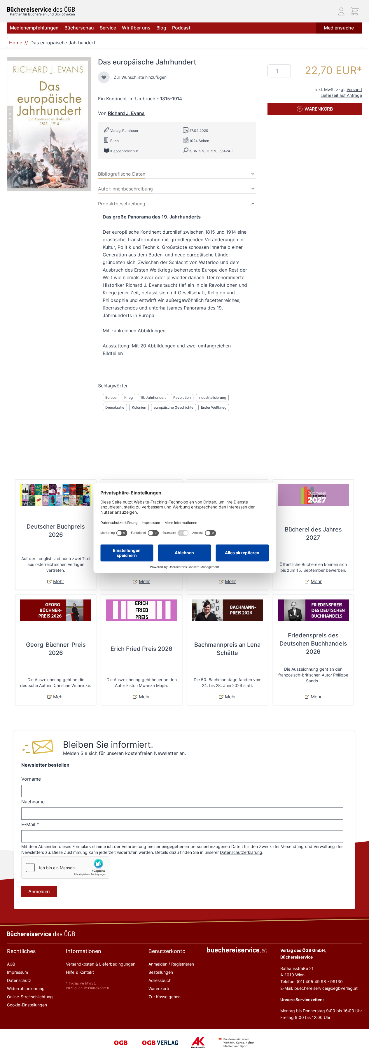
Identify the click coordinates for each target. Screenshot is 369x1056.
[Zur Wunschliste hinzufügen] (104, 77)
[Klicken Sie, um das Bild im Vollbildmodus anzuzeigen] (49, 124)
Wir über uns (136, 28)
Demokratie (114, 407)
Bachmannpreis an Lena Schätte (227, 648)
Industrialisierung (212, 397)
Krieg (128, 397)
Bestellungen (160, 972)
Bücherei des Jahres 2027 (313, 533)
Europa (111, 397)
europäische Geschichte (173, 407)
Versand (354, 89)
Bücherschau (79, 28)
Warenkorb (158, 988)
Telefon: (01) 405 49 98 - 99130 (311, 981)
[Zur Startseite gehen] (41, 9)
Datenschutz (19, 980)
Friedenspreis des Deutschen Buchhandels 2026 (313, 643)
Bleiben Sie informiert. (108, 744)
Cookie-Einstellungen (27, 1004)
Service (108, 28)
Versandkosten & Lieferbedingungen (100, 963)
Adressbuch (159, 980)
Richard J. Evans (126, 113)
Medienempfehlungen (34, 28)
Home (15, 43)
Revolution (182, 397)
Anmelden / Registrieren (171, 963)
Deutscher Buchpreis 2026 (56, 530)
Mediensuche (339, 28)
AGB (11, 963)
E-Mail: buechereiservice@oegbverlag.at (319, 988)
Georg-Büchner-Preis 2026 (56, 648)
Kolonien (139, 407)
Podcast (181, 28)
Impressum (17, 972)
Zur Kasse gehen (164, 996)
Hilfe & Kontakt (80, 972)
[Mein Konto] (341, 11)
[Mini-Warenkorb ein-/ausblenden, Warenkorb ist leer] (355, 11)
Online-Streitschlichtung (30, 996)
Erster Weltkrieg (213, 407)
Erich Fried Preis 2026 (141, 648)
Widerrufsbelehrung (26, 988)
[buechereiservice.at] (237, 950)
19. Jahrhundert (153, 397)
